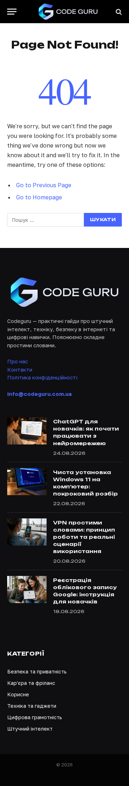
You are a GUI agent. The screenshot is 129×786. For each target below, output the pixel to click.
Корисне (18, 694)
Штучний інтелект (30, 729)
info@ (39, 393)
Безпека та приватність (37, 671)
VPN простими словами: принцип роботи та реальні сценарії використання (84, 536)
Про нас (17, 361)
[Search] (118, 12)
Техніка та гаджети (31, 706)
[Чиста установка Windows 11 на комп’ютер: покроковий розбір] (27, 481)
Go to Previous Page (43, 185)
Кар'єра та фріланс (31, 683)
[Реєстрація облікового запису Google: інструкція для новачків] (27, 589)
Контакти (19, 369)
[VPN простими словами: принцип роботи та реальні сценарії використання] (27, 532)
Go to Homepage (39, 197)
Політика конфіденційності (42, 377)
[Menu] (11, 12)
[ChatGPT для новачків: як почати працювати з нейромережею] (27, 430)
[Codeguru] (68, 11)
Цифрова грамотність (34, 717)
